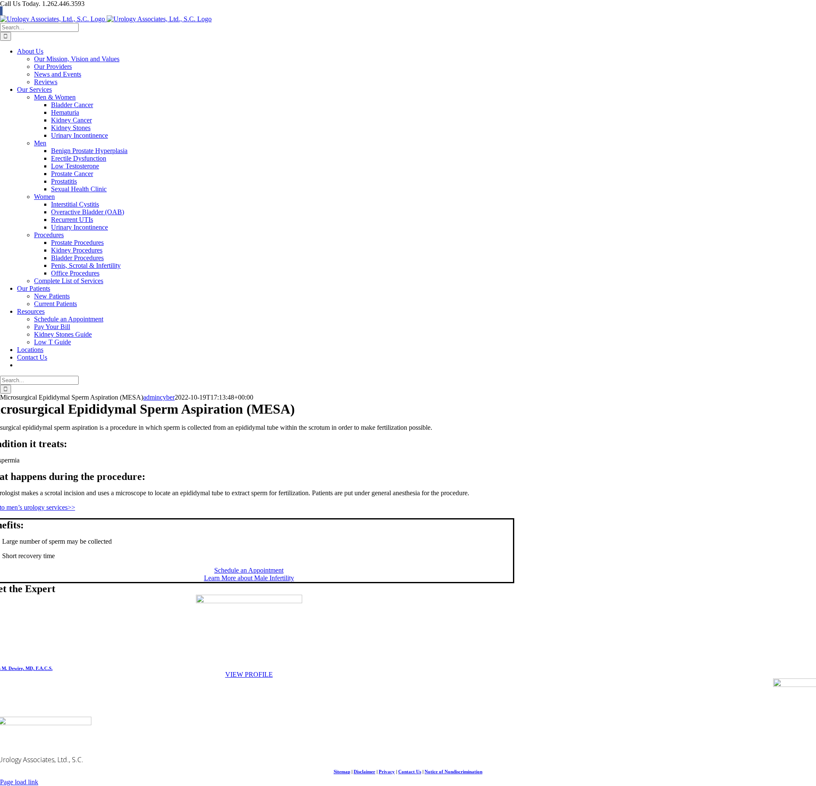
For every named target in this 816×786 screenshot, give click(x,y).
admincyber (159, 397)
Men (40, 143)
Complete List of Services (68, 280)
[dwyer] (249, 600)
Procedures (49, 234)
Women (44, 196)
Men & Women (55, 97)
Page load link (19, 782)
